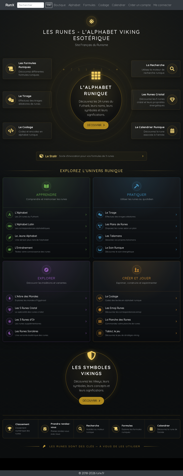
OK (49, 5)
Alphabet (74, 5)
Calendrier (118, 5)
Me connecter (163, 5)
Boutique (60, 5)
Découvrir (94, 125)
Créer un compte (139, 5)
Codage (103, 5)
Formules (89, 5)
